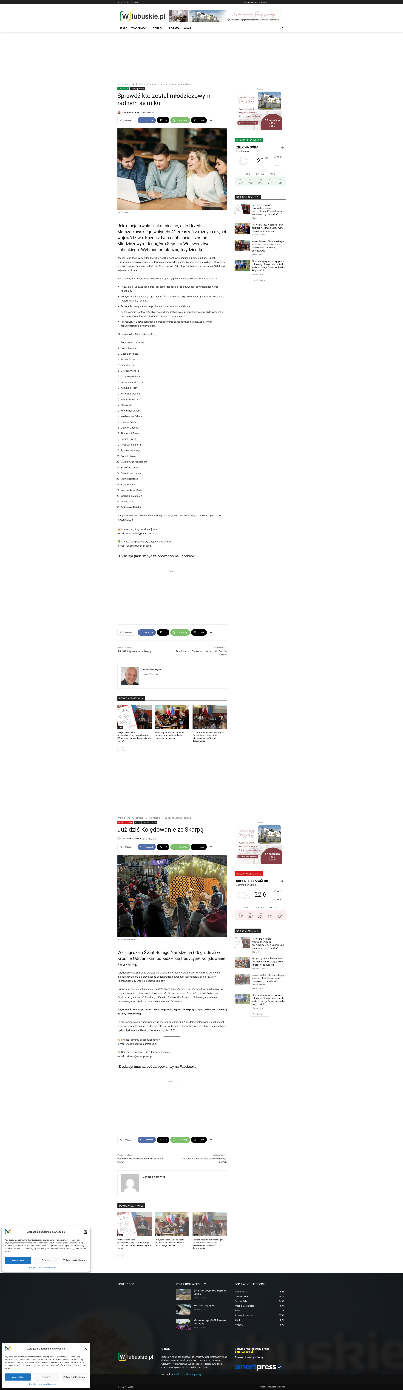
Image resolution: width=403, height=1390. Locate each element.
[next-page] (124, 749)
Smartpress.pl (244, 1351)
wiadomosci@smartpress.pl (188, 1374)
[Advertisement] (201, 56)
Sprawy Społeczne (137, 88)
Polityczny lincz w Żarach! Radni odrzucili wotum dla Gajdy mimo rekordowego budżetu (169, 735)
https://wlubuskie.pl (151, 674)
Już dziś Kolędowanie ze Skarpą (134, 651)
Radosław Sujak (131, 112)
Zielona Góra (123, 88)
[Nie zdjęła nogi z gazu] (183, 1309)
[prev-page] (119, 749)
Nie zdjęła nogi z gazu (204, 1305)
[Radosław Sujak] (119, 112)
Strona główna (123, 84)
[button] (85, 1348)
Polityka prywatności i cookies (42, 1384)
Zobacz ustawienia (74, 1377)
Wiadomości (137, 84)
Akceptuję (18, 1377)
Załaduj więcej (259, 280)
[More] (211, 120)
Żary (120, 728)
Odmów (46, 1377)
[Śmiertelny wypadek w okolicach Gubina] (183, 1294)
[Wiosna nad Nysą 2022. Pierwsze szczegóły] (183, 1324)
